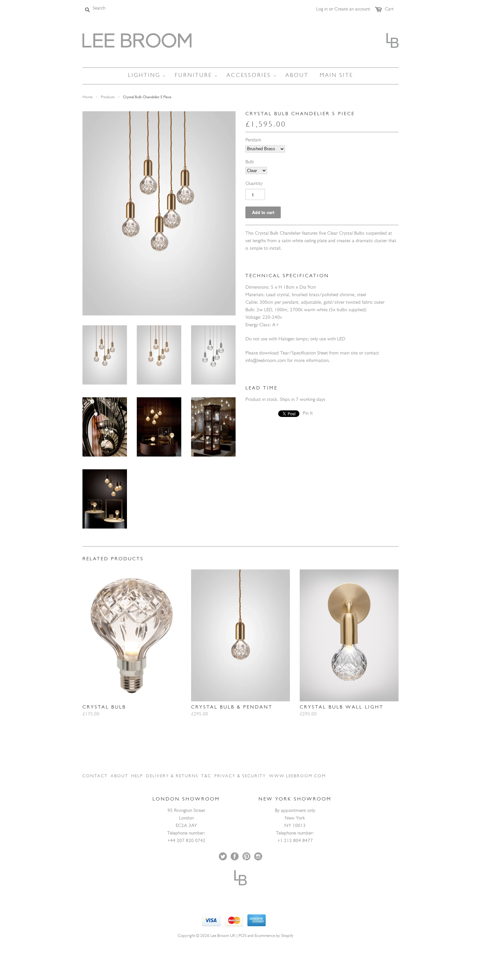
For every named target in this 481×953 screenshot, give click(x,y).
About (119, 776)
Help (137, 776)
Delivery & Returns (172, 776)
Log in (322, 9)
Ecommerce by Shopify (274, 936)
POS (242, 936)
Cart (389, 9)
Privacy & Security (240, 776)
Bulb (249, 162)
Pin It (308, 413)
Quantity (253, 184)
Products (108, 97)
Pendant (253, 140)
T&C (206, 776)
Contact (95, 776)
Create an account (352, 9)
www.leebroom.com (297, 776)
